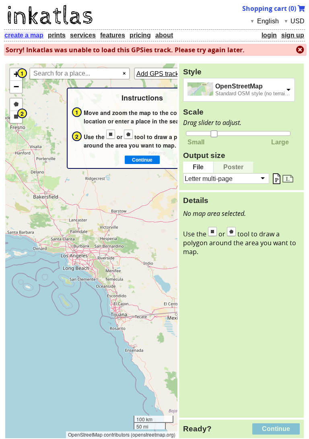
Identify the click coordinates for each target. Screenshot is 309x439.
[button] (16, 74)
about (164, 35)
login (269, 35)
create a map (23, 35)
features (112, 35)
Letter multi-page (209, 178)
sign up (292, 35)
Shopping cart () (270, 8)
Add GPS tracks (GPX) (168, 73)
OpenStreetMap (239, 86)
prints (57, 35)
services (83, 35)
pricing (140, 35)
